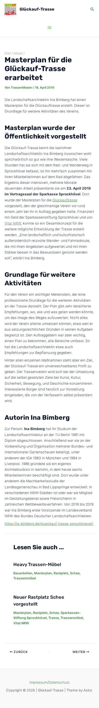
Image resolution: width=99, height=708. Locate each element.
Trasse (53, 618)
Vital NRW (13, 223)
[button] (92, 9)
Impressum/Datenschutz (49, 682)
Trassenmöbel (24, 578)
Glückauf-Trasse (37, 9)
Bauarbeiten (22, 573)
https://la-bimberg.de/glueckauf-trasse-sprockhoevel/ (49, 523)
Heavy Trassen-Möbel (37, 564)
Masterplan (43, 573)
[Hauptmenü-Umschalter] (50, 28)
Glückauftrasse (64, 200)
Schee (75, 573)
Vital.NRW (21, 623)
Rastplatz (61, 573)
